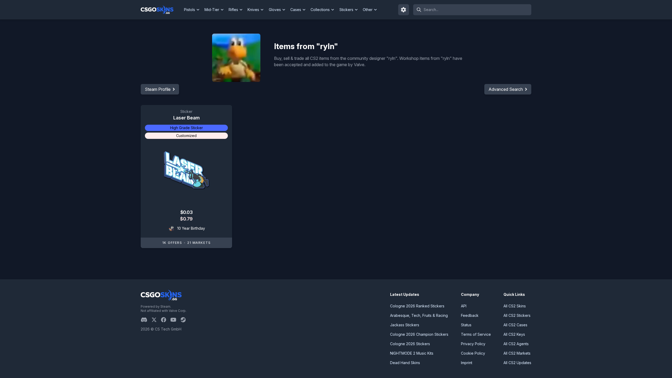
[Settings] (403, 9)
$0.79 (186, 219)
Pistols (189, 9)
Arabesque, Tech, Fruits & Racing (419, 315)
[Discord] (146, 319)
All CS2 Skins (514, 306)
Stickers (346, 9)
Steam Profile (158, 89)
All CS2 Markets (517, 353)
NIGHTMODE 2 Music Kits (411, 353)
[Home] (161, 10)
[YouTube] (175, 319)
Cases (295, 9)
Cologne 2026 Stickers (410, 344)
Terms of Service (476, 334)
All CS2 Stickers (517, 315)
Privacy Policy (473, 344)
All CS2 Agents (516, 344)
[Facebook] (165, 319)
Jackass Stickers (404, 325)
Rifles (233, 9)
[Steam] (185, 319)
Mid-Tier (211, 9)
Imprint (466, 362)
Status (466, 325)
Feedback (470, 315)
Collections (320, 9)
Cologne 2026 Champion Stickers (419, 334)
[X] (156, 319)
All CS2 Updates (517, 362)
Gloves (275, 9)
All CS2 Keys (514, 334)
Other (367, 9)
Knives (253, 9)
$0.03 (186, 212)
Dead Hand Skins (405, 362)
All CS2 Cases (515, 325)
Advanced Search (506, 89)
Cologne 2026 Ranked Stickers (417, 306)
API (463, 306)
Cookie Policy (473, 353)
